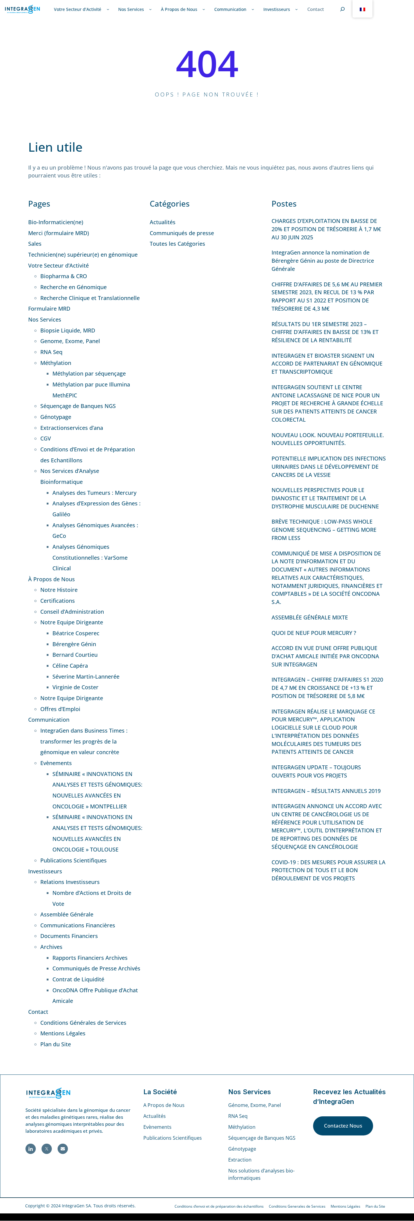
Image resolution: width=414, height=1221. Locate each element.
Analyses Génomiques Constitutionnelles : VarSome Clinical (90, 557)
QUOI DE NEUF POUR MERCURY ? (314, 632)
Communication (48, 719)
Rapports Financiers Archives (90, 957)
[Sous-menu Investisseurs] (296, 9)
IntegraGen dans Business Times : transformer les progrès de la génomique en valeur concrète (84, 741)
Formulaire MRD (49, 308)
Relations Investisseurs (70, 881)
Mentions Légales (62, 1033)
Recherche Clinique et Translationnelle (90, 298)
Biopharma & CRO (63, 276)
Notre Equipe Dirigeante (71, 622)
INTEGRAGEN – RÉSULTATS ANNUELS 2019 (326, 790)
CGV (45, 438)
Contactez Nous (343, 1125)
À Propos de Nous (51, 579)
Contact (38, 1011)
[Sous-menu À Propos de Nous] (203, 9)
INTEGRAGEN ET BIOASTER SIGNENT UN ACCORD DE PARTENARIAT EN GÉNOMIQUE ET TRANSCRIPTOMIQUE (327, 363)
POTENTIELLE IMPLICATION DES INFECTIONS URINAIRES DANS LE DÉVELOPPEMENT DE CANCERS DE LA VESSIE (329, 466)
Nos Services (44, 319)
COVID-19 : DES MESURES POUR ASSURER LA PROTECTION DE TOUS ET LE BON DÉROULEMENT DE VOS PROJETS (329, 870)
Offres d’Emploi (60, 709)
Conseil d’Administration (72, 611)
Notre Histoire (59, 589)
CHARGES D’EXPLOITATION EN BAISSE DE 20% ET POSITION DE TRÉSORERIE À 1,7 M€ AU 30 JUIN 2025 (326, 229)
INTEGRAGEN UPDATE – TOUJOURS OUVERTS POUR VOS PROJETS (316, 771)
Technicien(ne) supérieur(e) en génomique (83, 254)
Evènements (56, 763)
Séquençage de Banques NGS (78, 406)
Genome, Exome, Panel (70, 341)
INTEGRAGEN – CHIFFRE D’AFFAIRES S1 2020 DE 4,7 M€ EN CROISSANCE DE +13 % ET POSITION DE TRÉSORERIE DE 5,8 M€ (327, 687)
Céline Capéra (70, 665)
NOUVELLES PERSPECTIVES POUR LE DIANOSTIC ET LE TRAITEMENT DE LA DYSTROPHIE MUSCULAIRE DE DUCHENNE (325, 498)
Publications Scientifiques (73, 860)
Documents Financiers (69, 935)
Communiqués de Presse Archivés (96, 968)
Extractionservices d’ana (71, 427)
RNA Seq (51, 352)
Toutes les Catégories (177, 243)
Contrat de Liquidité (78, 979)
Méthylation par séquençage (89, 373)
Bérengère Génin (74, 644)
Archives (51, 946)
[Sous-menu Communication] (253, 9)
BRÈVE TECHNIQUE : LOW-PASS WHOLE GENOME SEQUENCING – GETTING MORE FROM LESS (324, 529)
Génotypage (55, 416)
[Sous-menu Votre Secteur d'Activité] (108, 9)
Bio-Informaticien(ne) (55, 222)
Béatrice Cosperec (75, 633)
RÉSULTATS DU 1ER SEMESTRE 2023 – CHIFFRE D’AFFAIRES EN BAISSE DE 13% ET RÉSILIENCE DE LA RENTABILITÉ (325, 332)
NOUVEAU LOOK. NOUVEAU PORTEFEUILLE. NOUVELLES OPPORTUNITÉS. (328, 439)
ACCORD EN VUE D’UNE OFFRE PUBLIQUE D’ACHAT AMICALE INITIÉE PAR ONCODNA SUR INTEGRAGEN (325, 656)
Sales (35, 243)
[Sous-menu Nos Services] (150, 9)
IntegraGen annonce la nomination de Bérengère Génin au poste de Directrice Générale (323, 260)
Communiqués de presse (182, 233)
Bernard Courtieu (75, 654)
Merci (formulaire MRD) (58, 233)
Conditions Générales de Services (83, 1022)
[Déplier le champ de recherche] (342, 9)
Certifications (57, 600)
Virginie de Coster (75, 687)
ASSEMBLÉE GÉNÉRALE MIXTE (310, 617)
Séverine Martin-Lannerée (85, 676)
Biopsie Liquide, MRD (67, 330)
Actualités (162, 222)
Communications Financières (77, 925)
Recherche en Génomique (73, 287)
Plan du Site (55, 1044)
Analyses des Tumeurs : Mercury (94, 492)
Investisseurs (45, 871)
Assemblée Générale (66, 914)
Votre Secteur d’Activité (58, 265)
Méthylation (55, 362)
